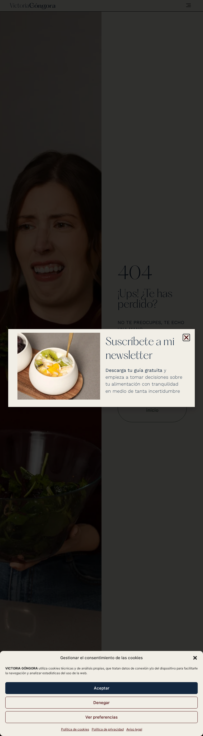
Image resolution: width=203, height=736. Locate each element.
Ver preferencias (101, 717)
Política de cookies (75, 729)
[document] (101, 368)
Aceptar (101, 688)
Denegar (101, 702)
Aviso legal (134, 729)
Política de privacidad (108, 729)
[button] (195, 657)
